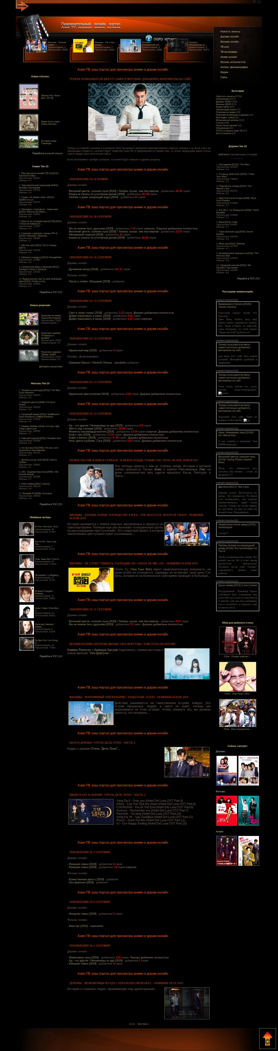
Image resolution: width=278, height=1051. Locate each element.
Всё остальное (223, 133)
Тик (202, 469)
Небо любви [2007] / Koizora (35, 484)
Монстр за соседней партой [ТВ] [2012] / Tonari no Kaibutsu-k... (40, 222)
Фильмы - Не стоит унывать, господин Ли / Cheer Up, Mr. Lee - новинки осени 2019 (133, 563)
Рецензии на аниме (226, 112)
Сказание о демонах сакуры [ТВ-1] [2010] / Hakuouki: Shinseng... (38, 234)
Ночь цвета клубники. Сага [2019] (89, 440)
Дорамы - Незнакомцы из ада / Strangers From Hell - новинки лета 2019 (126, 983)
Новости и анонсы (225, 96)
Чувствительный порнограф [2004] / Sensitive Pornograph (38, 186)
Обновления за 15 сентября (90, 300)
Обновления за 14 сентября (90, 338)
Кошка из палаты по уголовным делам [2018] (97, 194)
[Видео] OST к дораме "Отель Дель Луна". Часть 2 (107, 794)
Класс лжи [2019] (79, 434)
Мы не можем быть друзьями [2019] (91, 228)
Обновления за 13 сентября (90, 382)
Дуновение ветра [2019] (83, 269)
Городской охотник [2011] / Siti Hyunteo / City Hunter (233, 266)
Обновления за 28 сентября (90, 216)
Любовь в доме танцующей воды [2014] (93, 197)
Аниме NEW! (222, 107)
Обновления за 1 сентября (89, 945)
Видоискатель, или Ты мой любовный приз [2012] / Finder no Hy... (40, 280)
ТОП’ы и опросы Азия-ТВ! (229, 130)
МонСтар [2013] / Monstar (232, 243)
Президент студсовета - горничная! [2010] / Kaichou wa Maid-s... (38, 210)
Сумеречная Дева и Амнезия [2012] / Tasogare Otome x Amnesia (39, 268)
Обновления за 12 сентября (90, 413)
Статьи (219, 123)
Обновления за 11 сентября (90, 609)
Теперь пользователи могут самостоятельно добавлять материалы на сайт (130, 79)
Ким (158, 469)
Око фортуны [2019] (81, 882)
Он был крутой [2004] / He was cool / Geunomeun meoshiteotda (39, 449)
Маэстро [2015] (78, 925)
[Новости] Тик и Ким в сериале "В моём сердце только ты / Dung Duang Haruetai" (134, 460)
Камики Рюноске (79, 649)
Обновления (222, 99)
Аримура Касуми (106, 649)
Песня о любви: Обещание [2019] (89, 281)
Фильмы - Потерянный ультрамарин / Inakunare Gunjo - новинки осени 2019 (128, 697)
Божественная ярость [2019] (86, 879)
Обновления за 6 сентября (89, 901)
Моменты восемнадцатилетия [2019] (91, 431)
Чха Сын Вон (141, 569)
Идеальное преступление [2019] (89, 393)
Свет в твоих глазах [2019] (85, 312)
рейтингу (224, 154)
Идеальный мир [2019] (83, 350)
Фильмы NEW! (223, 104)
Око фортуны (99, 653)
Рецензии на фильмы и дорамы (232, 115)
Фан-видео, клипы (225, 117)
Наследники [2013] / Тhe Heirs (234, 164)
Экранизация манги (226, 109)
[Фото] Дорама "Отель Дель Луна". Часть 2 (102, 742)
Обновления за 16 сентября (90, 257)
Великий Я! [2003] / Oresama (37, 493)
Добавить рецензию (50, 366)
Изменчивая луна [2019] (84, 957)
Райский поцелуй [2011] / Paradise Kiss (41, 438)
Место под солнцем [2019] (85, 428)
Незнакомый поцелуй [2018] (86, 234)
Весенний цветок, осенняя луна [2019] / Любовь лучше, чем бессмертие (114, 191)
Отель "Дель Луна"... (105, 748)
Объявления (222, 128)
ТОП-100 (57, 656)
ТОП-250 (57, 292)
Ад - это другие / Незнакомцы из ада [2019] (96, 425)
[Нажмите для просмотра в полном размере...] (139, 139)
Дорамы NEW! (223, 101)
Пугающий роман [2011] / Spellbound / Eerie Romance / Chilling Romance (39, 415)
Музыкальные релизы (227, 120)
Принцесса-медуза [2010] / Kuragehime (41, 257)
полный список (53, 153)
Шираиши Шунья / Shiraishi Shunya (90, 362)
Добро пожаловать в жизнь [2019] (90, 315)
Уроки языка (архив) (226, 125)
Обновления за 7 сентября (89, 852)
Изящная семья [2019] (82, 864)
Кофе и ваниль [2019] (82, 437)
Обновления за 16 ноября (88, 179)
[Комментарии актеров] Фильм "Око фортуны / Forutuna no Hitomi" (122, 644)
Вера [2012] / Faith (228, 222)
